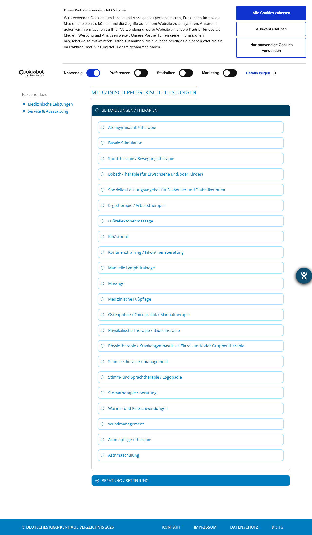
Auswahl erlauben (271, 29)
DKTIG (277, 527)
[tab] (191, 110)
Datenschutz (244, 527)
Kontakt (171, 527)
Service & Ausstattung (48, 111)
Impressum (205, 527)
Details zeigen (258, 73)
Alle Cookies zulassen (271, 13)
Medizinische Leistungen (50, 104)
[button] (191, 110)
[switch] (141, 73)
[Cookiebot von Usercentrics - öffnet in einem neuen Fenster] (31, 73)
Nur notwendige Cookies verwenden (271, 48)
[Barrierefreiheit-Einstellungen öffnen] (304, 276)
